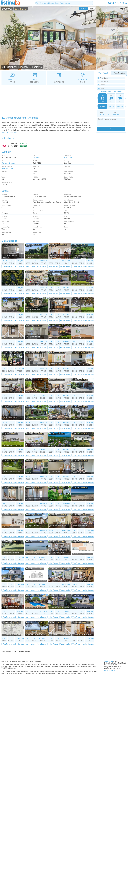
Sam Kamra (108, 661)
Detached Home (7, 168)
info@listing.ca (109, 670)
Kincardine (36, 157)
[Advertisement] (48, 100)
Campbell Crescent (8, 163)
